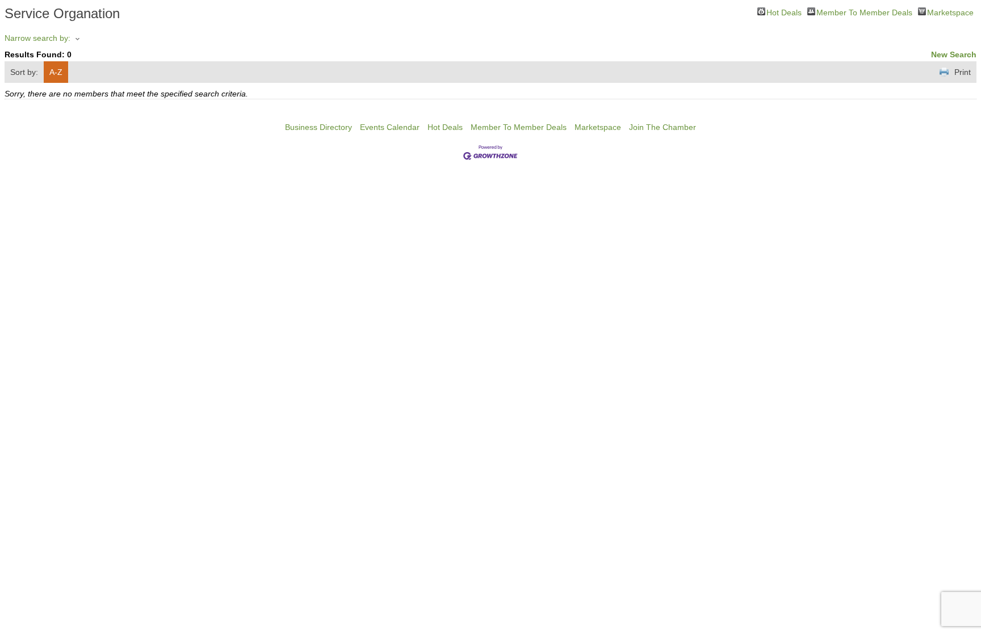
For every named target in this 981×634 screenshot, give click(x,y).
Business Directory (318, 127)
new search (953, 54)
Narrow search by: (37, 38)
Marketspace (950, 11)
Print (962, 72)
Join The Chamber (662, 127)
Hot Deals (784, 11)
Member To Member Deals (864, 11)
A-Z (55, 72)
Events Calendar (390, 127)
